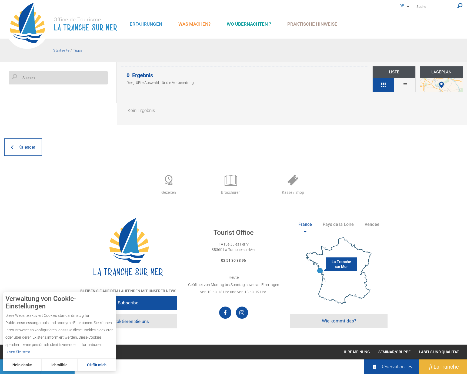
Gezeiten (168, 192)
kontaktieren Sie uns (128, 321)
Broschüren (231, 192)
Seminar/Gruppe (394, 352)
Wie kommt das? (339, 321)
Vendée (372, 224)
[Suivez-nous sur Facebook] (225, 313)
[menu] (146, 24)
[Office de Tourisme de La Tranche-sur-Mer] (66, 26)
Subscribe (128, 302)
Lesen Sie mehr (17, 352)
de (401, 6)
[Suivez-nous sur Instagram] (242, 313)
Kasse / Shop (293, 192)
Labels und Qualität (439, 352)
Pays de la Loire (338, 224)
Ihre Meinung (357, 352)
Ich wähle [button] (59, 365)
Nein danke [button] (22, 365)
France (305, 224)
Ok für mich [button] (96, 365)
